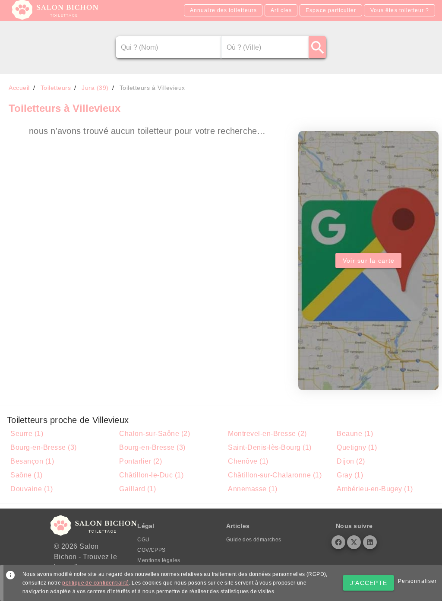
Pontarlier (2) (140, 461)
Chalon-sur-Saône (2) (154, 433)
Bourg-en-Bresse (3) (43, 447)
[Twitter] (354, 542)
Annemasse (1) (253, 489)
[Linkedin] (370, 542)
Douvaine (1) (31, 489)
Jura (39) (95, 87)
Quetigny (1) (357, 447)
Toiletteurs (56, 87)
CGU (143, 540)
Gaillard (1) (137, 489)
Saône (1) (26, 475)
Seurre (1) (26, 433)
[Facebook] (338, 542)
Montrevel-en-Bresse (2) (267, 433)
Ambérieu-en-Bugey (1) (375, 489)
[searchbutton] (317, 47)
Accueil (19, 87)
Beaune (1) (355, 433)
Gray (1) (350, 475)
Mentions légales (158, 560)
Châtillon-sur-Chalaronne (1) (275, 475)
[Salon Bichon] (55, 17)
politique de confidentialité (95, 583)
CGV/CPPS (151, 550)
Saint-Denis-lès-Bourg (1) (270, 447)
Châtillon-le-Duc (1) (151, 475)
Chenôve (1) (248, 461)
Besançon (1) (32, 461)
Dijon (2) (351, 461)
